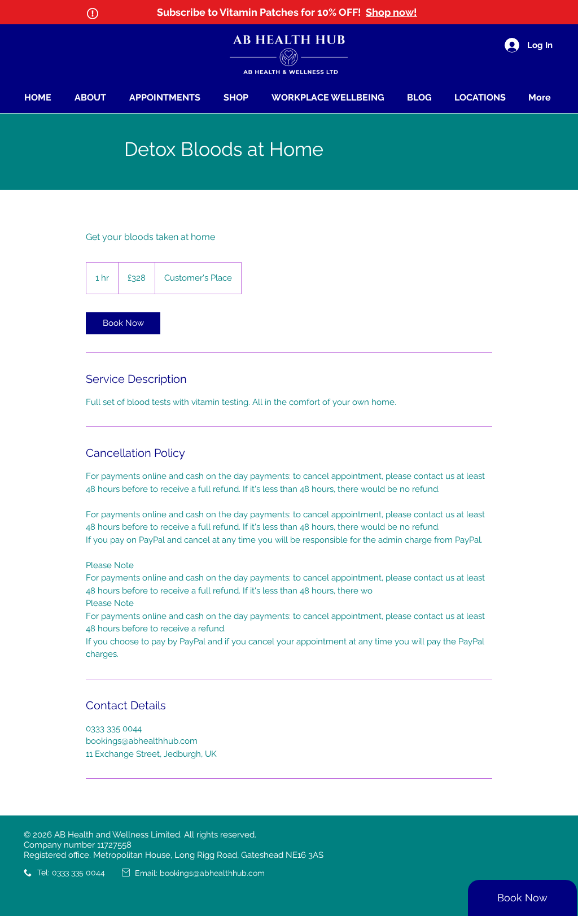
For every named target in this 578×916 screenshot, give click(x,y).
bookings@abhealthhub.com (212, 873)
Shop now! (391, 12)
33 (61, 872)
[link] (123, 323)
